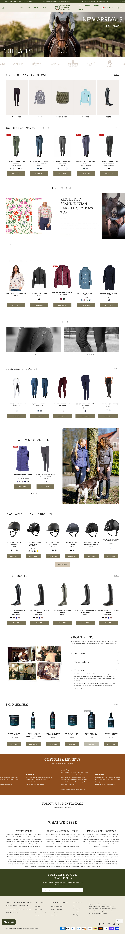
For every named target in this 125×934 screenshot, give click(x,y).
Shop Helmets (62, 564)
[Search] (3, 8)
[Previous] (55, 52)
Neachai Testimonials (79, 912)
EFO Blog (75, 914)
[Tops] (40, 97)
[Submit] (81, 890)
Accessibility (54, 912)
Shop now (67, 234)
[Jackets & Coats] (85, 97)
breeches (27, 856)
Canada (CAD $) (108, 7)
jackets (32, 856)
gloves (39, 856)
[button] (121, 8)
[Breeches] (17, 97)
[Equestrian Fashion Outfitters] (63, 8)
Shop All (116, 74)
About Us (37, 906)
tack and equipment (23, 859)
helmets (92, 856)
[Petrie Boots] (108, 97)
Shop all (116, 128)
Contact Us (54, 915)
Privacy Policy (38, 915)
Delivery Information (56, 909)
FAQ (74, 906)
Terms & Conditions (40, 912)
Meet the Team (39, 909)
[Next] (70, 52)
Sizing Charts (76, 909)
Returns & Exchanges (57, 906)
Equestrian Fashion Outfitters (18, 928)
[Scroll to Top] (122, 924)
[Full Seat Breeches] (33, 339)
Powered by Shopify (32, 928)
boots (22, 856)
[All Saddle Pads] (62, 97)
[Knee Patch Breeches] (91, 339)
